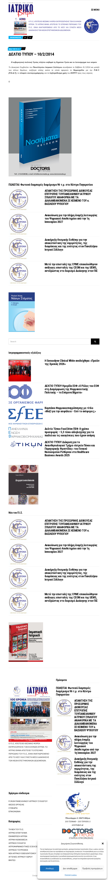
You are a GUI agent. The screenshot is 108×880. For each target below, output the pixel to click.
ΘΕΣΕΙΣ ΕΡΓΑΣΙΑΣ (16, 804)
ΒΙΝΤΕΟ (12, 860)
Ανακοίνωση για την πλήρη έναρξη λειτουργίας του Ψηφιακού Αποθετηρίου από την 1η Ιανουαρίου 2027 (71, 218)
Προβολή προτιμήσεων (92, 868)
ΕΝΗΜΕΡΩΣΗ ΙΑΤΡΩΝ (18, 836)
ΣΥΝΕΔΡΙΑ (13, 808)
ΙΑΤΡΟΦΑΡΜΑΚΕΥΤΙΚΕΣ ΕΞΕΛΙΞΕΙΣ (24, 846)
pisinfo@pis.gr (78, 825)
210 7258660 (70, 821)
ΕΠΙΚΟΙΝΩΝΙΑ (14, 811)
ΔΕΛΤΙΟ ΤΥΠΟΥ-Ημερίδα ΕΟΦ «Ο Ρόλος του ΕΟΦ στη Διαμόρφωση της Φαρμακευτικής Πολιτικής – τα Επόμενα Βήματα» (72, 389)
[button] (102, 843)
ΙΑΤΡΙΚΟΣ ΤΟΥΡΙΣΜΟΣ (18, 850)
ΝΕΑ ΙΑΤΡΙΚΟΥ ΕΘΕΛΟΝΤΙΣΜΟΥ (22, 853)
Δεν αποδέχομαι (70, 868)
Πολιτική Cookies (71, 875)
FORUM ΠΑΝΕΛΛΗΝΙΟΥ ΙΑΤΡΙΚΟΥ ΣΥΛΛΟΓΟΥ (28, 801)
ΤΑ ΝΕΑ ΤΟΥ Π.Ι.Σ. (16, 829)
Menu (96, 9)
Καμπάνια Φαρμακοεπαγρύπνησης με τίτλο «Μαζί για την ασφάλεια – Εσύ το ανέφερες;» (70, 409)
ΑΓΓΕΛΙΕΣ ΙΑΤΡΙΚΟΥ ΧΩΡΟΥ (21, 857)
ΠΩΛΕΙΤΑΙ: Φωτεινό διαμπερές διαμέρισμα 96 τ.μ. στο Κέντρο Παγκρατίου (51, 184)
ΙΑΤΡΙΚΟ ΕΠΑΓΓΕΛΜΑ (18, 833)
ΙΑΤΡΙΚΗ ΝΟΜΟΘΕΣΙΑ (18, 839)
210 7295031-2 (84, 821)
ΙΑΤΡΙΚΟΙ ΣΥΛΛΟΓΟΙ (17, 843)
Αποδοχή (50, 868)
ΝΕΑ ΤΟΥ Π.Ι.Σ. (14, 49)
